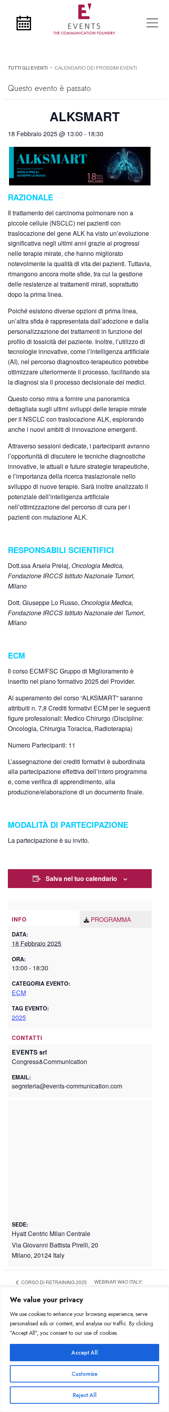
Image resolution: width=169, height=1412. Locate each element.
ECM (19, 992)
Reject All (85, 1395)
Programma (111, 919)
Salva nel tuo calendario (81, 878)
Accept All (85, 1352)
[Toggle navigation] (152, 23)
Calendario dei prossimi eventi (96, 67)
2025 (19, 1017)
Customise (84, 1374)
